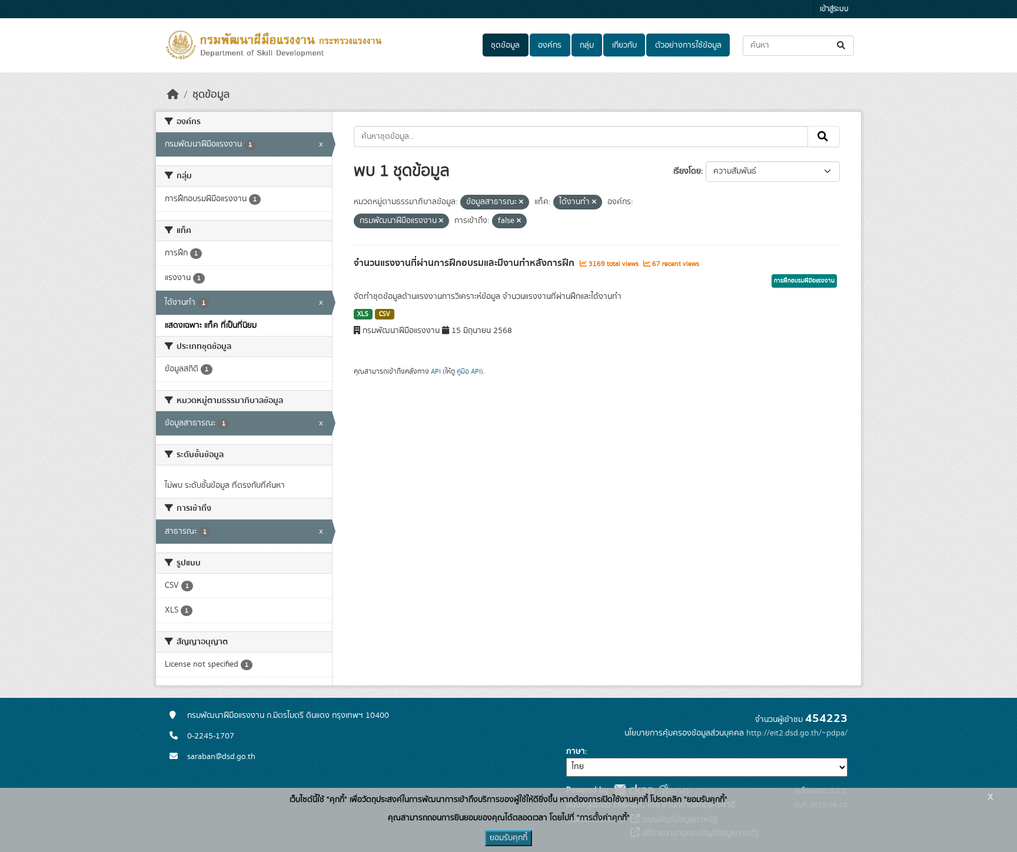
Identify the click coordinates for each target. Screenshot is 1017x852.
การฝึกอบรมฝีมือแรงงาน (804, 281)
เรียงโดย (687, 171)
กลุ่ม (587, 45)
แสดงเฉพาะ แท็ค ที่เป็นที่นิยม (211, 325)
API (436, 371)
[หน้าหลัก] (173, 94)
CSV (384, 314)
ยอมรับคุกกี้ (508, 838)
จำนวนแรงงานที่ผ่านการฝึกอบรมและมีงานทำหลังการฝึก (465, 263)
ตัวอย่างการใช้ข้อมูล (688, 45)
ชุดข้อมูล (505, 45)
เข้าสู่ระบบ (834, 9)
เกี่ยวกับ (624, 45)
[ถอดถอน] (521, 202)
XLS (362, 314)
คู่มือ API (469, 371)
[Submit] (842, 45)
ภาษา (575, 751)
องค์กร (549, 45)
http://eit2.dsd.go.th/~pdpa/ (797, 733)
